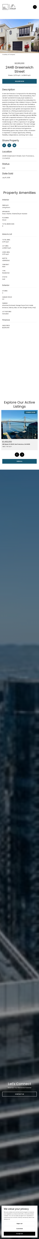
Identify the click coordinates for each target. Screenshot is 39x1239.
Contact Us (19, 1094)
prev (17, 454)
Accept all (19, 1233)
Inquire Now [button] (19, 81)
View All (19, 461)
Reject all (19, 1223)
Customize (19, 1228)
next (22, 454)
